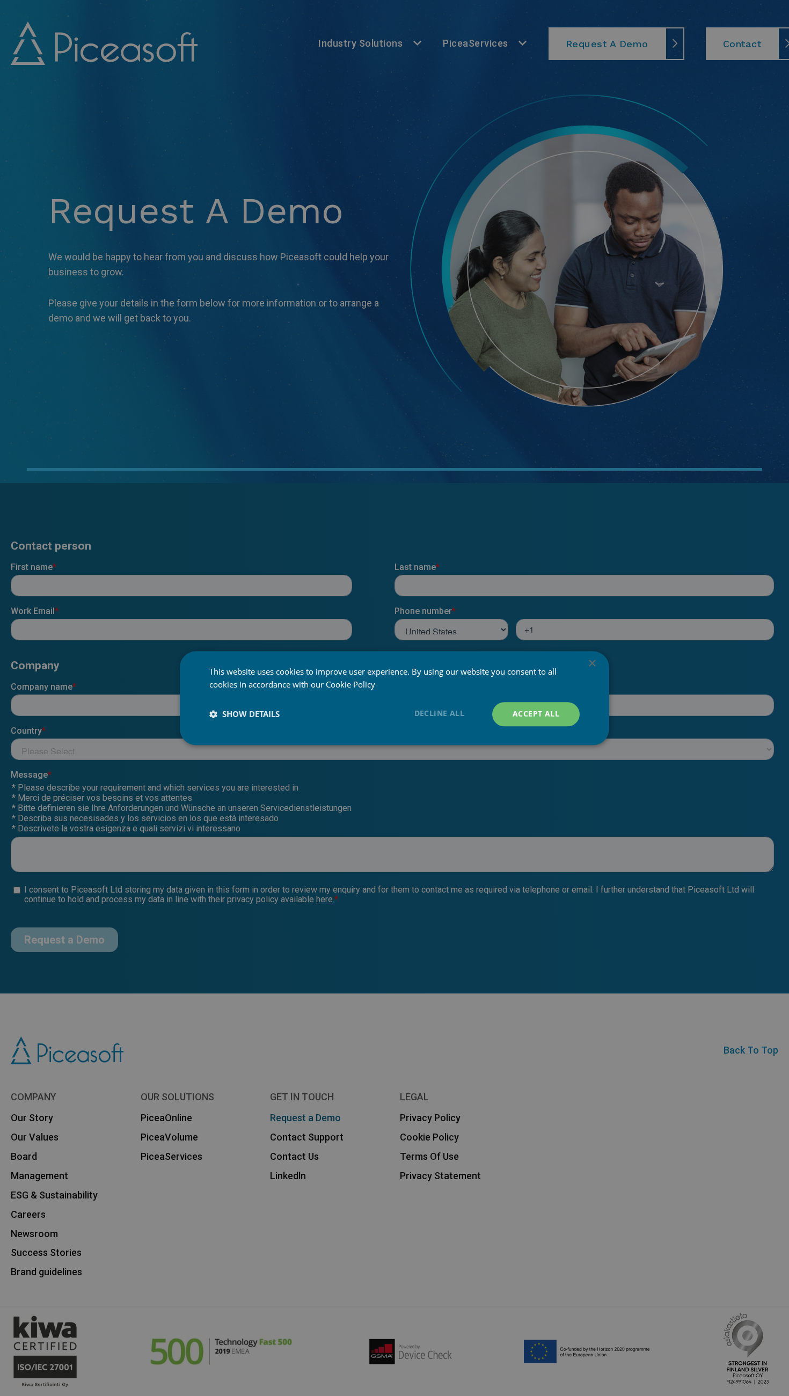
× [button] (592, 664)
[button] (244, 714)
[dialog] (394, 698)
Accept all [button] (536, 713)
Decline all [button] (439, 713)
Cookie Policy (350, 684)
